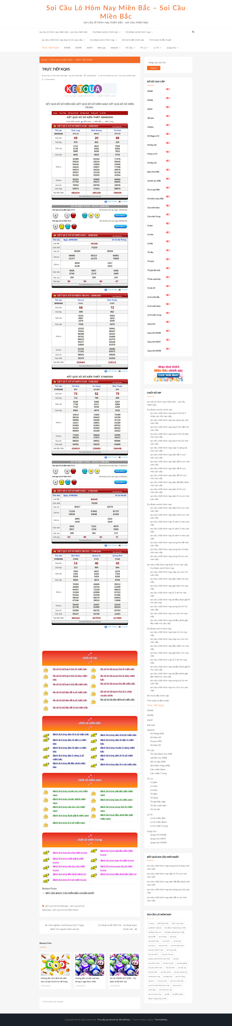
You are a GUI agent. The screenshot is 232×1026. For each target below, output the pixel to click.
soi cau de (177, 941)
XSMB (67, 47)
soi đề (167, 994)
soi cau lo (151, 945)
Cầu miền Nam (153, 208)
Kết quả (102, 47)
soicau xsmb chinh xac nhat (159, 959)
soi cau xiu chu (167, 954)
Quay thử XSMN (154, 351)
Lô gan (150, 226)
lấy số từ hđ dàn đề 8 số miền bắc (117, 699)
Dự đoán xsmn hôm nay (102, 40)
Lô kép (150, 244)
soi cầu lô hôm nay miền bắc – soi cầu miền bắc (63, 32)
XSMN (78, 47)
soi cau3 (173, 937)
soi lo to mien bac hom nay (158, 985)
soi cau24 (166, 941)
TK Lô (143, 47)
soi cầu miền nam (155, 968)
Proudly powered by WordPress (113, 1019)
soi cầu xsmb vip (180, 972)
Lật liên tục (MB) (154, 181)
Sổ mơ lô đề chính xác (133, 40)
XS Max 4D (152, 145)
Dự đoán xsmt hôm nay (162, 568)
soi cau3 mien (153, 941)
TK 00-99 (151, 288)
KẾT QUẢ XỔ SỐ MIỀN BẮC (57, 906)
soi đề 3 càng (178, 994)
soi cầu (176, 959)
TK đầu (150, 252)
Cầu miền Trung (153, 217)
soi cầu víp (182, 968)
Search (154, 68)
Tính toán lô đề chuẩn (160, 40)
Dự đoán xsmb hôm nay (138, 32)
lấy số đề (151, 937)
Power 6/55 (152, 154)
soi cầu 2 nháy (154, 963)
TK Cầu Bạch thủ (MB (161, 754)
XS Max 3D (152, 163)
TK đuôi (150, 261)
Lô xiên (150, 235)
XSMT (90, 47)
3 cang (151, 923)
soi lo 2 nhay (180, 976)
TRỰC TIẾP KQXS (50, 47)
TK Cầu (129, 47)
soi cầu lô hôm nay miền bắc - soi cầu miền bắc (63, 76)
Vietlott (114, 47)
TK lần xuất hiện (154, 279)
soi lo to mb (162, 981)
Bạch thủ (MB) (153, 172)
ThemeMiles (161, 1019)
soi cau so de (171, 950)
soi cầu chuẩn (168, 963)
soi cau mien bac (177, 945)
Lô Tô (156, 47)
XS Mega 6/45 (153, 136)
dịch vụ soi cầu (177, 923)
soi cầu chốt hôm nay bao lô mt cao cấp (62, 40)
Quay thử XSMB (154, 333)
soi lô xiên (152, 990)
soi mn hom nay (154, 994)
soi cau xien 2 (153, 954)
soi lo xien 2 (177, 985)
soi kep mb (168, 976)
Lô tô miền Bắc (153, 297)
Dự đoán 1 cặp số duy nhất (175, 928)
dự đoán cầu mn (154, 932)
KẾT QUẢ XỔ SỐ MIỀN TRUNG (66, 910)
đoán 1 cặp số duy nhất (157, 999)
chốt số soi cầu (163, 923)
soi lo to (151, 981)
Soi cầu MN (170, 968)
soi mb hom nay (165, 990)
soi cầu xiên (152, 972)
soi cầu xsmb (166, 972)
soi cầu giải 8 (182, 963)
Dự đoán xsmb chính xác (105, 32)
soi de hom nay (154, 976)
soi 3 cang (162, 937)
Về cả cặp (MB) (153, 190)
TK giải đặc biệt (153, 270)
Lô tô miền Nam (154, 306)
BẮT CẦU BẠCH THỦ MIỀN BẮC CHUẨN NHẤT (70, 893)
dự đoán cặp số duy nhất (174, 932)
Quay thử (171, 47)
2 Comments (49, 79)
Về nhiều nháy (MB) (155, 199)
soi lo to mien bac (177, 981)
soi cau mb (163, 945)
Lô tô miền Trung (154, 315)
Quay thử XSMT (154, 342)
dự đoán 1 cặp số (154, 928)
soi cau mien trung (155, 950)
